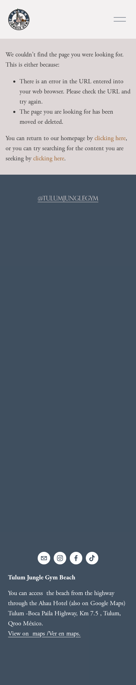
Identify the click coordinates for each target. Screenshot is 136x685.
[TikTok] (92, 558)
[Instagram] (60, 558)
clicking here (110, 138)
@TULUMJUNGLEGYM (68, 198)
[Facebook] (76, 558)
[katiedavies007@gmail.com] (44, 558)
